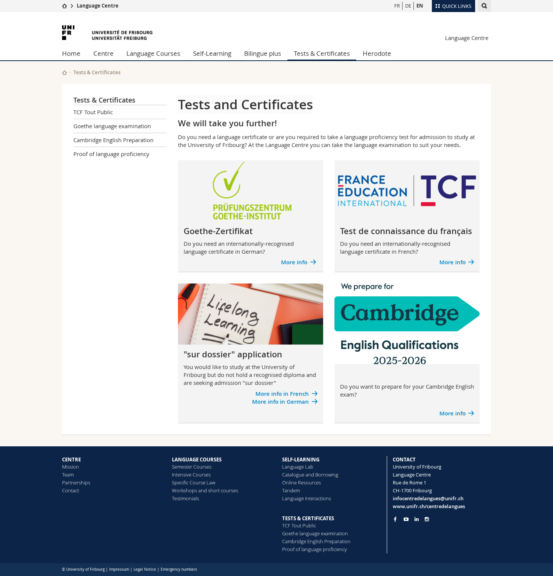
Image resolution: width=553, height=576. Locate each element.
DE (408, 5)
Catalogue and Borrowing (310, 474)
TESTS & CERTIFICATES (308, 518)
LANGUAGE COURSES (197, 459)
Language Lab (297, 466)
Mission (70, 466)
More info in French (282, 394)
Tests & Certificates (322, 53)
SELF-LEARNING (300, 459)
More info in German (280, 402)
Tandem (291, 490)
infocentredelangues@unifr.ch (428, 498)
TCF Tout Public (93, 112)
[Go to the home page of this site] (64, 73)
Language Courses (153, 53)
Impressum (119, 569)
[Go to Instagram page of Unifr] (427, 519)
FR (397, 5)
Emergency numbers (179, 569)
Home (71, 53)
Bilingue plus (262, 53)
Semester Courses (191, 466)
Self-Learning (212, 53)
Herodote (377, 53)
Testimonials (185, 498)
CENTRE (71, 459)
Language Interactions (306, 498)
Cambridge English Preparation (113, 140)
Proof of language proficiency (111, 154)
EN (419, 5)
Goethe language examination (112, 126)
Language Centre (97, 5)
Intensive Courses (191, 474)
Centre (103, 53)
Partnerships (76, 482)
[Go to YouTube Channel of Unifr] (406, 519)
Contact (70, 490)
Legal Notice (145, 569)
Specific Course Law (193, 482)
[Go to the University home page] (107, 32)
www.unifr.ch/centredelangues (429, 506)
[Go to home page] (64, 5)
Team (68, 474)
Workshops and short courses (205, 490)
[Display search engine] (484, 6)
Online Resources (301, 482)
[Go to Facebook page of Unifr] (395, 519)
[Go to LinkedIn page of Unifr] (417, 519)
